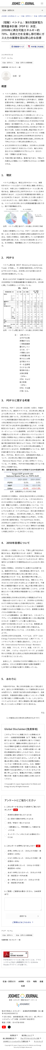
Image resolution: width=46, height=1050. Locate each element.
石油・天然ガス (8, 10)
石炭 (23, 986)
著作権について (28, 1035)
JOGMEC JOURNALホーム (10, 16)
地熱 (35, 981)
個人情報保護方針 (10, 1038)
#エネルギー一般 (14, 67)
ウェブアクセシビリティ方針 (30, 1038)
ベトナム (10, 58)
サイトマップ (38, 1041)
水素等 (21, 981)
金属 (41, 981)
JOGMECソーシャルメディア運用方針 (16, 1041)
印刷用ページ (19, 46)
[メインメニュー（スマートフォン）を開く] (42, 3)
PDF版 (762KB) (37, 46)
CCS (28, 981)
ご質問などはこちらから (21, 922)
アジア (3, 58)
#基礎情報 (4, 67)
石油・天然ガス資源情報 (24, 63)
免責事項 (14, 1035)
